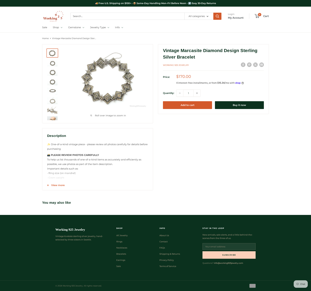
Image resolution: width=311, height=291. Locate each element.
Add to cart (187, 105)
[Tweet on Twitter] (255, 64)
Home (45, 38)
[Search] (217, 16)
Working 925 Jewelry (176, 65)
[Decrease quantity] (179, 93)
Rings (119, 241)
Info (117, 27)
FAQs (162, 247)
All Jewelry (122, 235)
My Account (236, 17)
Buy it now (239, 105)
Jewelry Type (98, 27)
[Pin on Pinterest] (249, 64)
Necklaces (121, 247)
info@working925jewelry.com (228, 263)
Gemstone (74, 27)
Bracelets (121, 254)
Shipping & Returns (169, 254)
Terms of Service (167, 266)
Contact (163, 241)
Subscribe (229, 255)
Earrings (120, 260)
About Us (164, 235)
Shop (56, 27)
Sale (44, 27)
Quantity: (168, 93)
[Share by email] (261, 64)
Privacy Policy (166, 260)
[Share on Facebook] (243, 64)
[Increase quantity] (197, 93)
